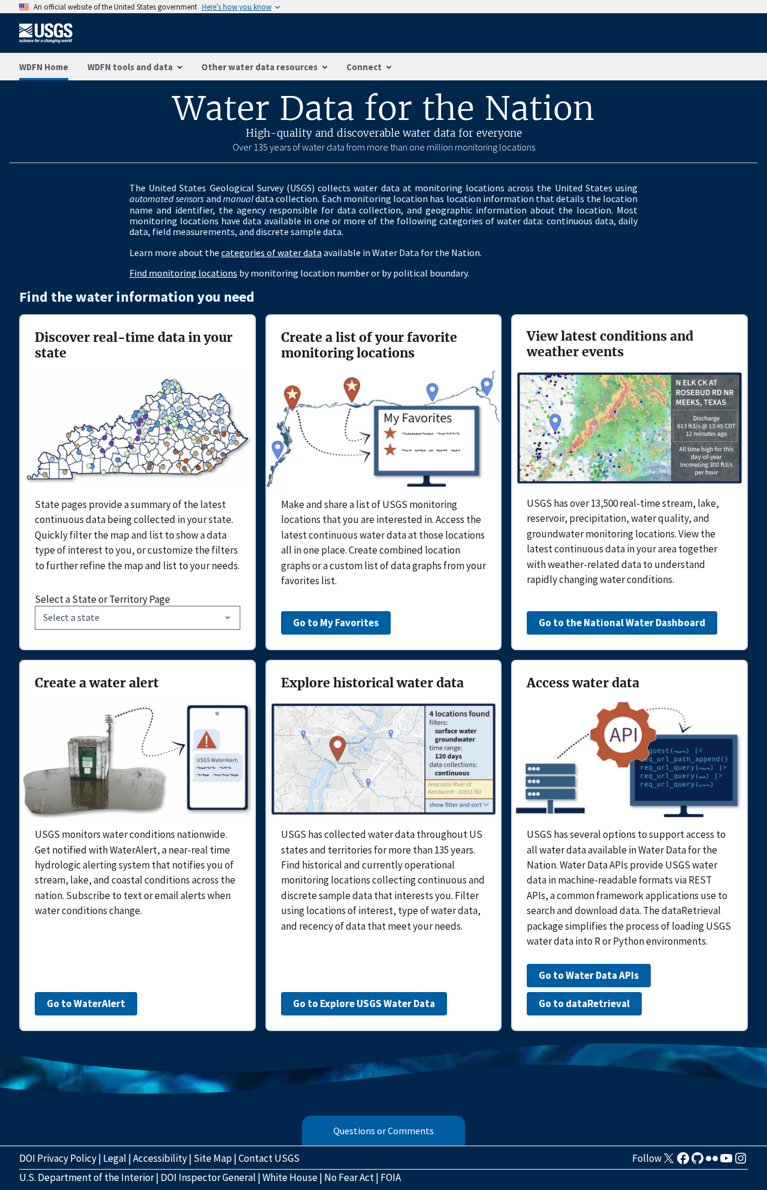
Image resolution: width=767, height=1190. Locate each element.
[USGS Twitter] (669, 1161)
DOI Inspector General (208, 1177)
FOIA (391, 1177)
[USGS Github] (697, 1161)
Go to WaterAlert (86, 1003)
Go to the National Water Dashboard (622, 622)
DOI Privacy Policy (57, 1158)
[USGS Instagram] (740, 1161)
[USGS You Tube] (726, 1161)
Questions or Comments (383, 1131)
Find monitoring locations (183, 273)
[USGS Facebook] (683, 1161)
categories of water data (271, 253)
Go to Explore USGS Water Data (364, 1003)
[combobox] (137, 618)
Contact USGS (269, 1158)
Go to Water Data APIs (589, 975)
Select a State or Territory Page (102, 599)
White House (290, 1177)
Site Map (213, 1158)
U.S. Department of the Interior (86, 1177)
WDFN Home (43, 67)
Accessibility (160, 1158)
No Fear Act (349, 1177)
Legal (114, 1158)
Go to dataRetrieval (584, 1003)
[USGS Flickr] (712, 1161)
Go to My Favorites (336, 622)
